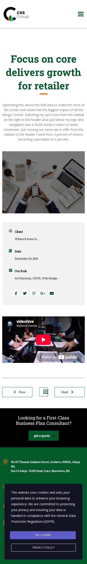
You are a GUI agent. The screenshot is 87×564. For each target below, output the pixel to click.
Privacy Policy (43, 547)
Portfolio (43, 391)
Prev (21, 392)
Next (65, 392)
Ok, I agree (43, 535)
